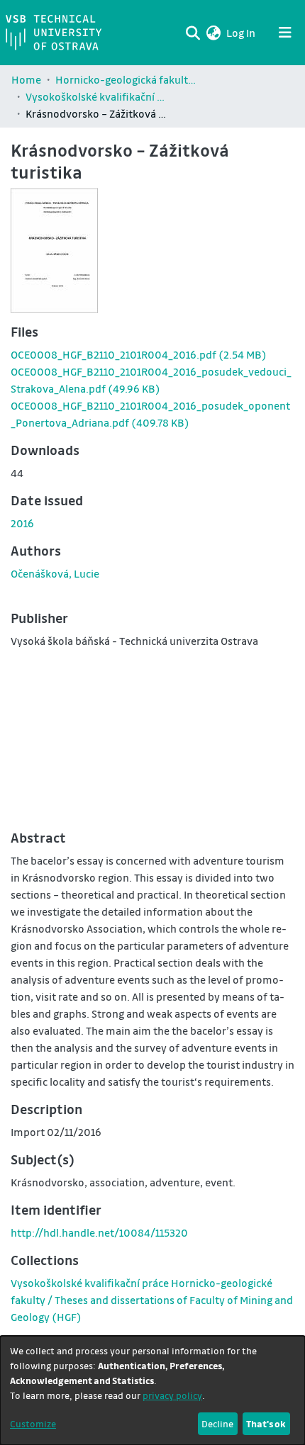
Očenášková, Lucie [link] (55, 573)
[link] (139, 354)
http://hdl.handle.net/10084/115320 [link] (99, 1232)
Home (26, 79)
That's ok (266, 1423)
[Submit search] (192, 32)
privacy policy (172, 1395)
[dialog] (152, 1390)
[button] (213, 32)
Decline (217, 1423)
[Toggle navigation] (285, 32)
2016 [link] (22, 523)
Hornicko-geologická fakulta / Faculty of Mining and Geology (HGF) (126, 79)
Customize (33, 1423)
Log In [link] (241, 33)
